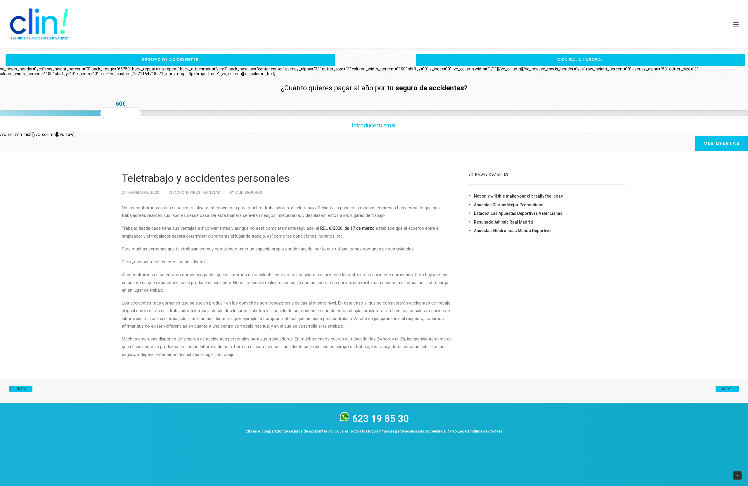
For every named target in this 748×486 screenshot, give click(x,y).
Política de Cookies (486, 431)
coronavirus (187, 192)
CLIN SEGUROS (248, 192)
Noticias (211, 192)
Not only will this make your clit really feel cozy (518, 196)
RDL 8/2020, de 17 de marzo (347, 228)
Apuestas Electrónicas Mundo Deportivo (512, 230)
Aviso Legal (457, 431)
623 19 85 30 (379, 418)
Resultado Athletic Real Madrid (503, 222)
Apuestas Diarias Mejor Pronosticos (508, 205)
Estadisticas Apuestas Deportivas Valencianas (518, 213)
